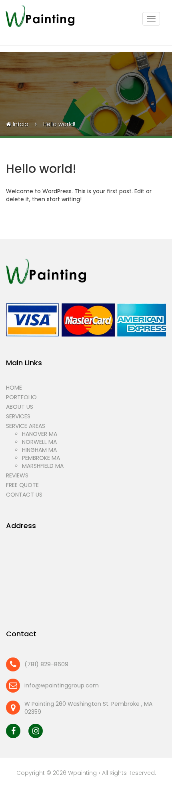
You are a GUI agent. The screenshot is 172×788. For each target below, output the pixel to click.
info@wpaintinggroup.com (61, 685)
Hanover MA (39, 434)
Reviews (17, 475)
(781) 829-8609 (46, 664)
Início (20, 124)
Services (18, 416)
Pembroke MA (41, 458)
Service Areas (25, 426)
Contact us (24, 495)
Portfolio (21, 397)
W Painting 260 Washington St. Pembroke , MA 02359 (88, 708)
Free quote (22, 485)
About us (19, 407)
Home (14, 388)
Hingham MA (39, 450)
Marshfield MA (43, 466)
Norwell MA (39, 442)
